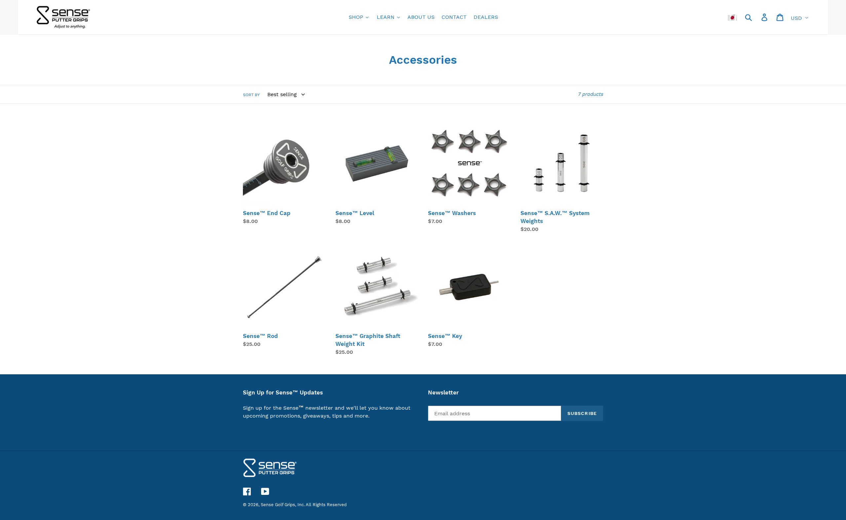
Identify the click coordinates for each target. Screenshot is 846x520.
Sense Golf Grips (278, 504)
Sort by (251, 95)
